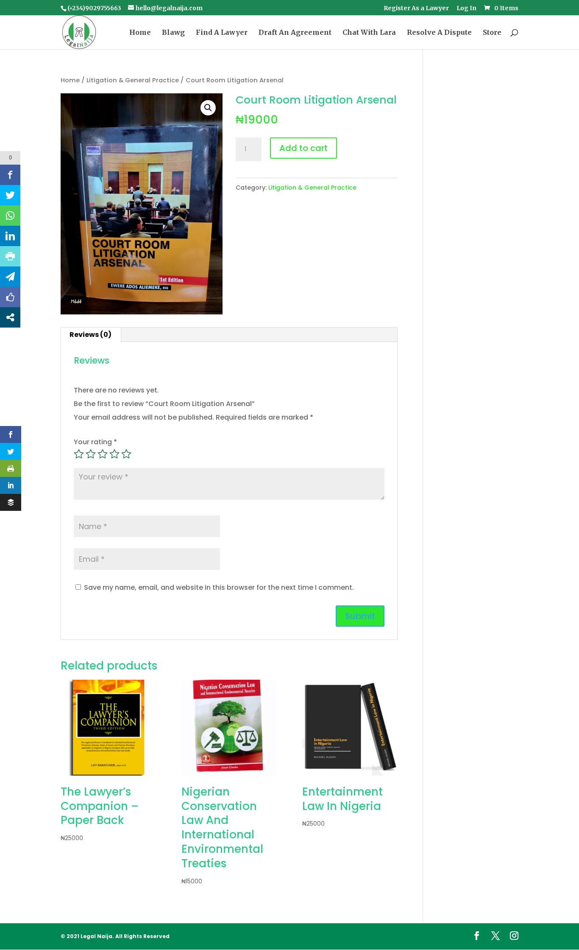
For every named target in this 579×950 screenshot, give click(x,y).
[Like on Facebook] (10, 297)
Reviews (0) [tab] (90, 334)
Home (140, 32)
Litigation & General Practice (132, 80)
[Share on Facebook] (10, 175)
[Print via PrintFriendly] (10, 256)
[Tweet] (10, 195)
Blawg (173, 32)
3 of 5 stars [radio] (102, 454)
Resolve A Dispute (439, 32)
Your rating (95, 442)
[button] (208, 107)
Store (492, 32)
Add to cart (303, 148)
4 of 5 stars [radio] (114, 454)
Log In (466, 8)
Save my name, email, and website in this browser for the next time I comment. (219, 587)
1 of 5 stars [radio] (79, 454)
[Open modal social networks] (10, 317)
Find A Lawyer (222, 32)
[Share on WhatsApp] (10, 215)
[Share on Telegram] (10, 276)
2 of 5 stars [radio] (91, 454)
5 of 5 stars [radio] (126, 454)
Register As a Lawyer (416, 8)
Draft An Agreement (295, 32)
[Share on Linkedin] (10, 236)
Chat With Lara (369, 32)
